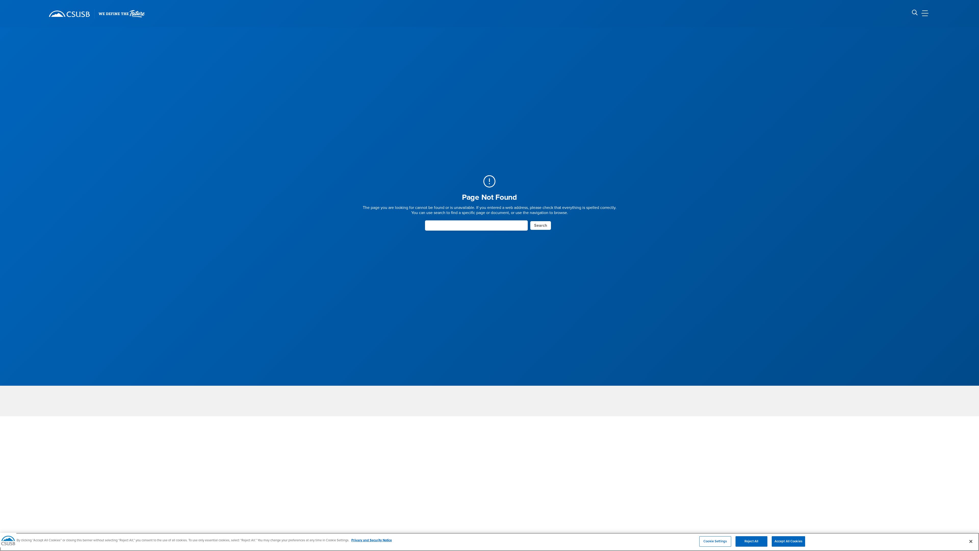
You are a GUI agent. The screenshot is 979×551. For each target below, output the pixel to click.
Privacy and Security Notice (371, 540)
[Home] (69, 14)
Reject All (751, 541)
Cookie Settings (715, 541)
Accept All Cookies (788, 541)
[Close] (970, 541)
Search (540, 225)
